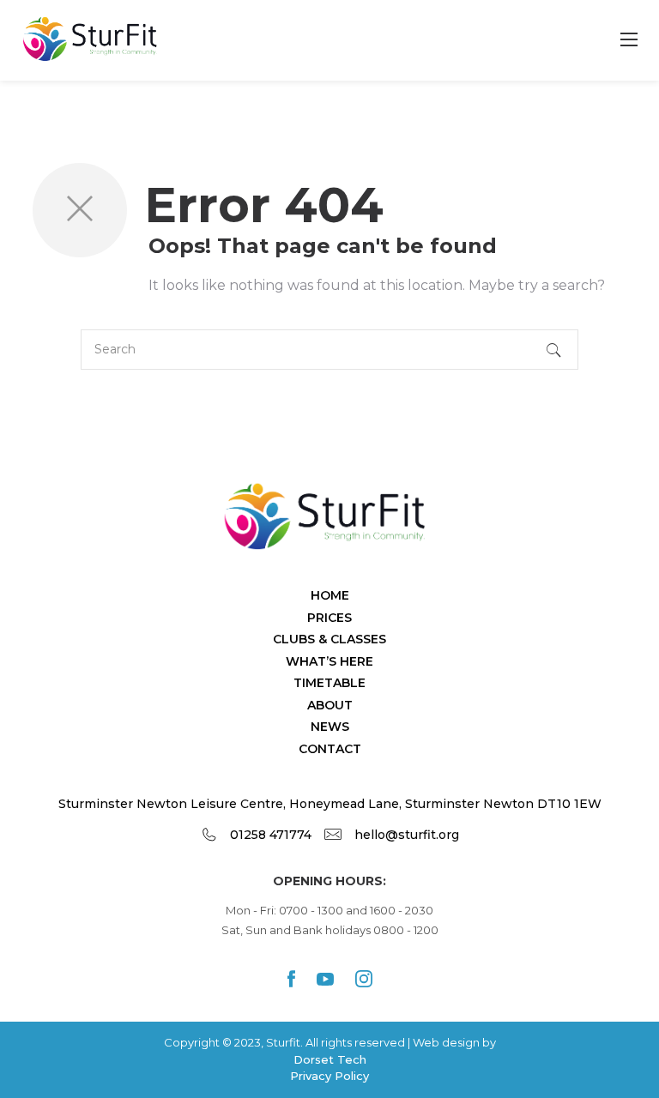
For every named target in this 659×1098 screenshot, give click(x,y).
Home (330, 595)
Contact (330, 749)
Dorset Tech (329, 1059)
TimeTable (329, 683)
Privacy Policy (329, 1076)
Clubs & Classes (329, 639)
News (330, 726)
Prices (329, 617)
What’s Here (329, 661)
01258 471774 (270, 834)
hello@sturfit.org (406, 834)
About (330, 705)
